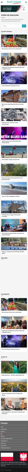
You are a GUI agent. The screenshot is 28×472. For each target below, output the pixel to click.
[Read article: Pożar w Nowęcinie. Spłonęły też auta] (14, 78)
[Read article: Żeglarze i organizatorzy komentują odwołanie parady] (14, 244)
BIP (2, 433)
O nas (2, 427)
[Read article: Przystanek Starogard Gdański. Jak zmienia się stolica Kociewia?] (14, 226)
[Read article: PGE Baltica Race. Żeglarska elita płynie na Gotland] (14, 208)
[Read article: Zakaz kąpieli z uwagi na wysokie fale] (14, 152)
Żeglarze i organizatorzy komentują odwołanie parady (13, 252)
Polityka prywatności (5, 447)
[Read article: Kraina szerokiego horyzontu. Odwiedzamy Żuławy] (14, 386)
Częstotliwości (4, 440)
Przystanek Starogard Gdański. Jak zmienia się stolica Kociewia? (13, 234)
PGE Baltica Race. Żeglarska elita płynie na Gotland (11, 215)
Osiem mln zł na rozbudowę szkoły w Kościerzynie (10, 123)
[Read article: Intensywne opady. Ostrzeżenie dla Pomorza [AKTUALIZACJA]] (14, 171)
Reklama (3, 431)
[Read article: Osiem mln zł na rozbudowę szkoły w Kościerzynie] (14, 115)
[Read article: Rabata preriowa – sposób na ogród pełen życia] (14, 368)
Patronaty (3, 443)
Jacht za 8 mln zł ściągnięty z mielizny (10, 196)
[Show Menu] (2, 2)
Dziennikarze (4, 429)
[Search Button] (26, 2)
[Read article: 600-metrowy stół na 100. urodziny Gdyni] (14, 42)
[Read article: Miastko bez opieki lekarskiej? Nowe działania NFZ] (14, 97)
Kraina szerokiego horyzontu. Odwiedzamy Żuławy (12, 394)
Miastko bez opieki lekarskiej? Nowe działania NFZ (13, 104)
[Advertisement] (14, 276)
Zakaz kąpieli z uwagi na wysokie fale (10, 159)
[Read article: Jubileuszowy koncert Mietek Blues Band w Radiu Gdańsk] (14, 134)
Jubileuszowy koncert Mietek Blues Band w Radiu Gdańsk (11, 141)
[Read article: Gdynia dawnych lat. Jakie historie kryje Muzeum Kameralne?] (14, 405)
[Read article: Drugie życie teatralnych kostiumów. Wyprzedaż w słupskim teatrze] (14, 60)
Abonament (3, 445)
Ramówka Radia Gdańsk (6, 438)
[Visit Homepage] (14, 2)
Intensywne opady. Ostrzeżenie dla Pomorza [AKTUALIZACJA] (12, 178)
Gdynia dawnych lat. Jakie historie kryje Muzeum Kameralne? (13, 412)
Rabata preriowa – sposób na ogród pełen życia (13, 375)
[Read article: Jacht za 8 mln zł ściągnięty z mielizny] (14, 189)
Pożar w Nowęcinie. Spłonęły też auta (10, 85)
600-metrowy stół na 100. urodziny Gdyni (11, 49)
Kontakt (2, 436)
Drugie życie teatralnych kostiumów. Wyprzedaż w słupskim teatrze (13, 68)
